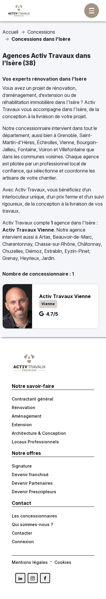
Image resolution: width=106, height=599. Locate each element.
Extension (22, 424)
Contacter (22, 532)
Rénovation (23, 407)
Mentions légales (30, 562)
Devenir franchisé (30, 474)
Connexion (23, 541)
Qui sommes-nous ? (32, 524)
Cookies (62, 562)
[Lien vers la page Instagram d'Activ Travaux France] (33, 578)
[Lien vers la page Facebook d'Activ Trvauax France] (45, 578)
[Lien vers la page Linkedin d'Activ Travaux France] (20, 578)
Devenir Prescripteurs (34, 491)
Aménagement (27, 416)
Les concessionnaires (34, 515)
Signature (22, 465)
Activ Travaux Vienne (28, 230)
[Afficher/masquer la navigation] (91, 10)
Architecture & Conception (39, 433)
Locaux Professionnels (35, 441)
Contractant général (32, 398)
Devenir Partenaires (32, 483)
